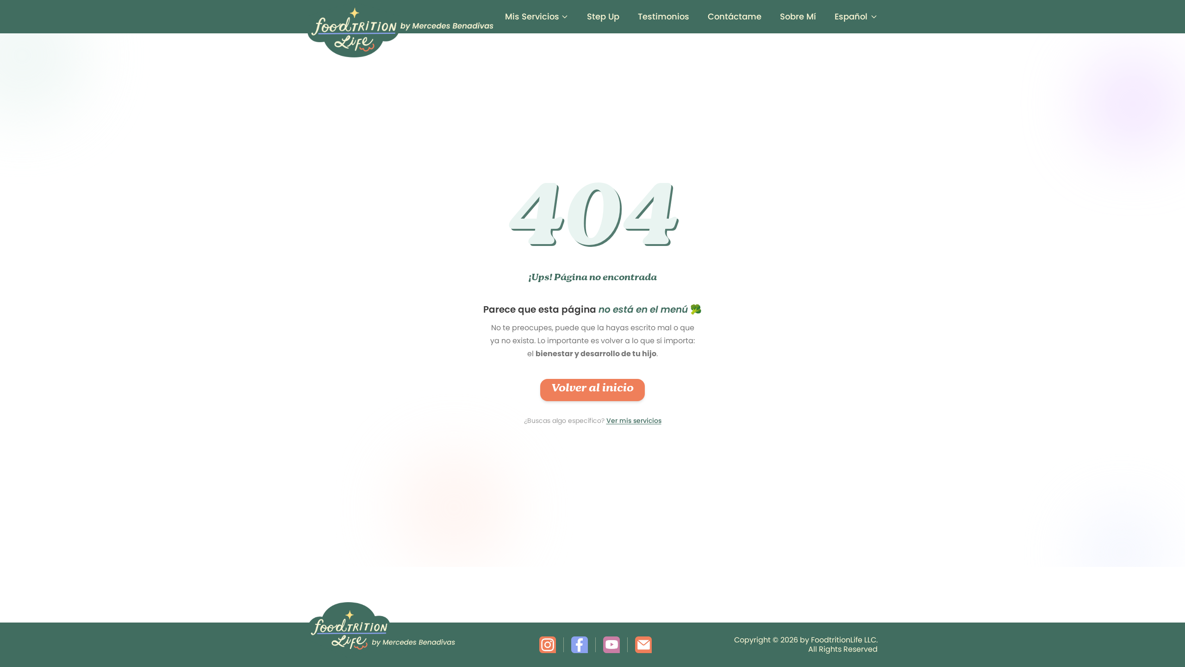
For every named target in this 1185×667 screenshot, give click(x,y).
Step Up (603, 16)
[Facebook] (579, 644)
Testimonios (663, 16)
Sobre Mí (798, 16)
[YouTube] (611, 644)
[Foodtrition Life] (401, 16)
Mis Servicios (532, 16)
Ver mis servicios (633, 420)
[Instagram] (547, 644)
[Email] (643, 644)
